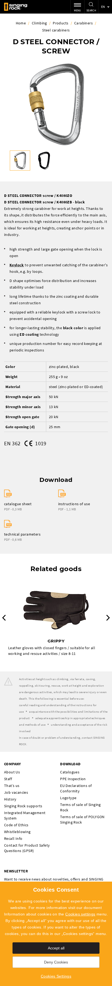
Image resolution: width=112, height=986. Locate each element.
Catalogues (69, 772)
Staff (8, 778)
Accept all (56, 948)
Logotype (68, 797)
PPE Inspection (73, 778)
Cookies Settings (56, 976)
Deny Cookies (56, 962)
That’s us (12, 785)
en (103, 7)
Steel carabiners (56, 30)
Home (21, 23)
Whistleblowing (17, 831)
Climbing (39, 23)
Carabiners (83, 23)
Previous (4, 618)
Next (108, 618)
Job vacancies (16, 792)
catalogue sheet (18, 503)
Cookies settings (80, 914)
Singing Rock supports (23, 805)
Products (60, 23)
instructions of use (74, 503)
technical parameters (22, 534)
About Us (12, 772)
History (10, 799)
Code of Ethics (16, 824)
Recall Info (13, 838)
